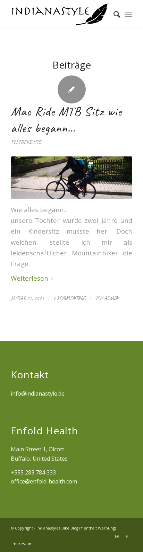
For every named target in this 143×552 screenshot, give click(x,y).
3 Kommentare (69, 298)
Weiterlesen (29, 278)
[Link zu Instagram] (116, 536)
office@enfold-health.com (44, 481)
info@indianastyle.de (38, 393)
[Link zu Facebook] (127, 536)
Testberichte (26, 142)
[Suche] (113, 14)
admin (111, 298)
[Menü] (128, 14)
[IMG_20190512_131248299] (71, 177)
